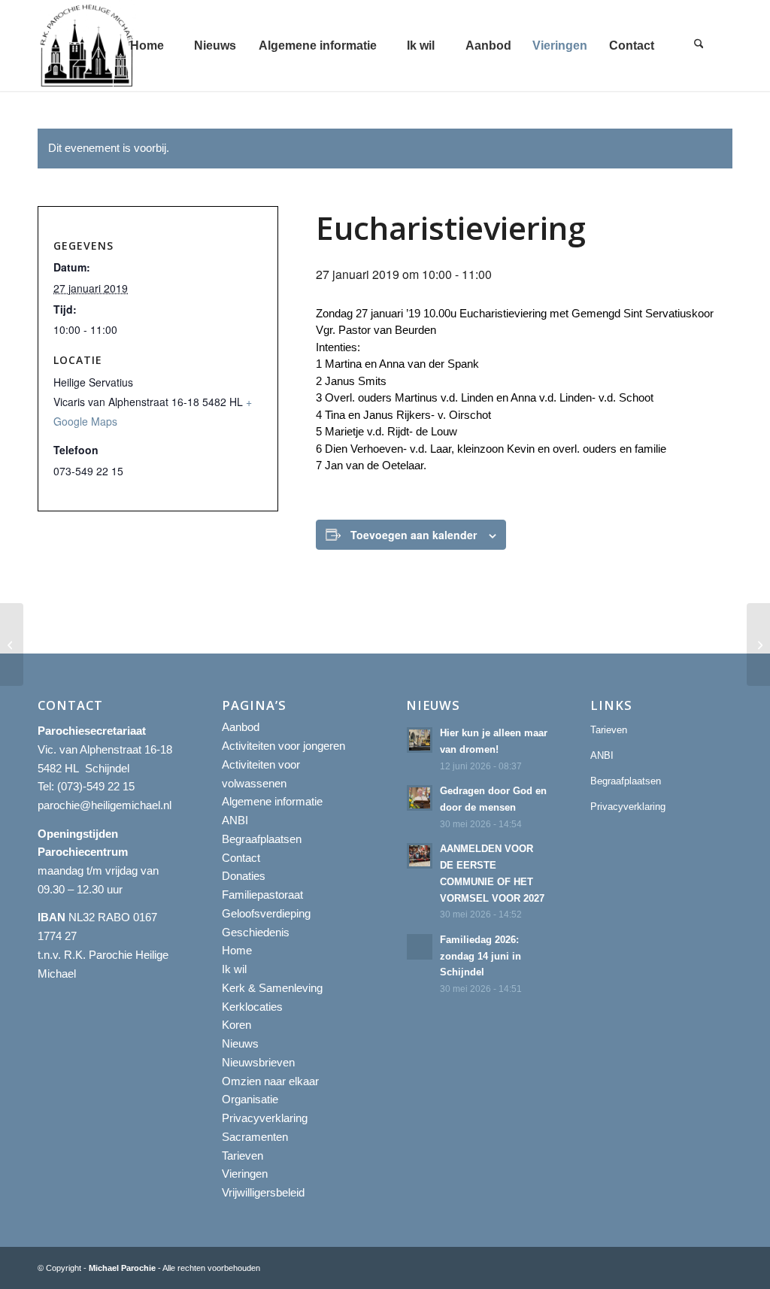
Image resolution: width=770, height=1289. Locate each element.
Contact (241, 857)
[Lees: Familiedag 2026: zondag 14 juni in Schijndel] (419, 946)
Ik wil (234, 969)
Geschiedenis (256, 932)
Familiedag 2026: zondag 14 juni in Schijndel (480, 956)
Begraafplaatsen (262, 839)
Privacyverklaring (265, 1118)
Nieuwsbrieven (258, 1062)
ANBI (235, 820)
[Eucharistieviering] (11, 644)
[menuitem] (146, 45)
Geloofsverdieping (266, 913)
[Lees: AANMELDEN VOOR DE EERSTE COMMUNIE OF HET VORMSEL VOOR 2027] (419, 855)
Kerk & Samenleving (272, 987)
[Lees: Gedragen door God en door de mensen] (419, 797)
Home (237, 950)
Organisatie (250, 1099)
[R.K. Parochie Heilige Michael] (87, 45)
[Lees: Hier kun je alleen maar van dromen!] (419, 740)
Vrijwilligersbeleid (263, 1192)
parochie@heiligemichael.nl (104, 805)
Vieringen (245, 1173)
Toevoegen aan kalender (413, 534)
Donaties (243, 875)
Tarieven (242, 1155)
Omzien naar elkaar (270, 1081)
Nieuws (240, 1043)
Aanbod (240, 726)
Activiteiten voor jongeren (283, 745)
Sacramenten (255, 1136)
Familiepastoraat (262, 894)
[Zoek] (698, 45)
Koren (236, 1024)
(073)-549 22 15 (96, 786)
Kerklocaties (252, 1006)
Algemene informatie (272, 801)
